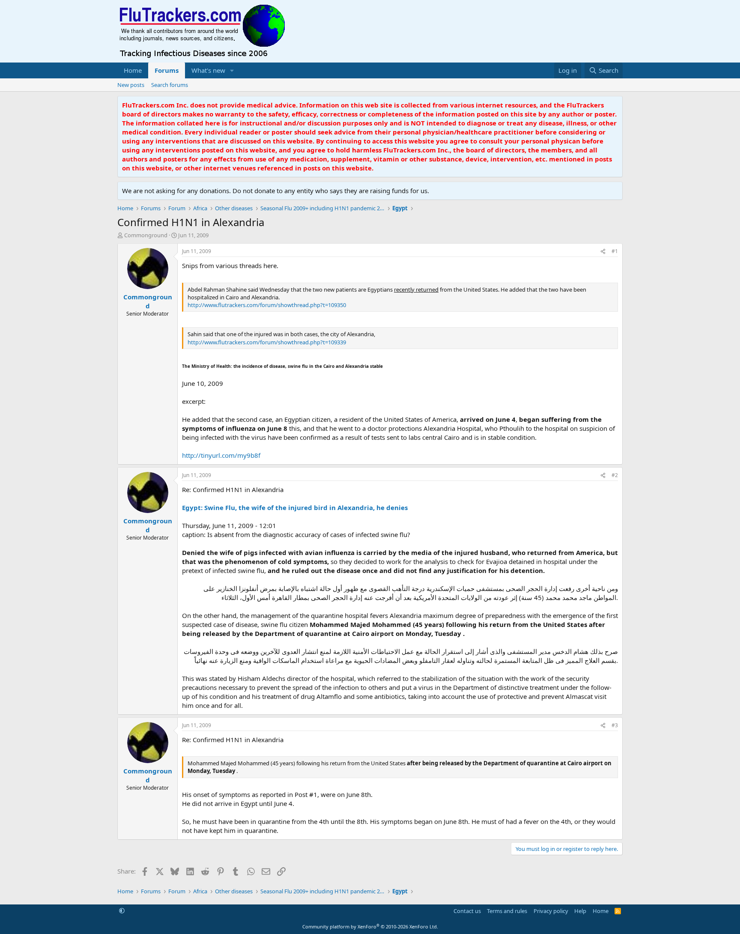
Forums (167, 70)
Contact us (467, 911)
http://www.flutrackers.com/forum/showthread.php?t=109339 (267, 342)
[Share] (603, 252)
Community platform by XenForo (370, 926)
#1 (615, 251)
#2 (615, 475)
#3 (615, 725)
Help (580, 911)
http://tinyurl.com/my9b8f (221, 455)
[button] (232, 70)
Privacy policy (551, 911)
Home (133, 70)
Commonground (145, 235)
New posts (130, 85)
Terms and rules (507, 911)
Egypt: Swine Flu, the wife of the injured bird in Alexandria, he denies (295, 507)
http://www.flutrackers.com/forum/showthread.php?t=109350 (267, 305)
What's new (208, 70)
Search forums (169, 85)
